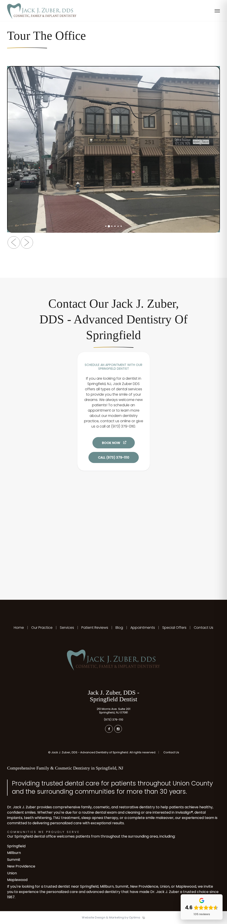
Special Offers (174, 627)
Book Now (111, 443)
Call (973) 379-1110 (113, 457)
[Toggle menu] (217, 11)
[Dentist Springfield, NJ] (41, 20)
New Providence (21, 866)
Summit (13, 859)
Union (12, 873)
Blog (119, 627)
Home (19, 627)
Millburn (14, 852)
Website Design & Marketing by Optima (111, 918)
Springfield (16, 846)
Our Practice (41, 627)
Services (67, 627)
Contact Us (203, 627)
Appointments (142, 627)
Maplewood (17, 879)
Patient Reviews (94, 627)
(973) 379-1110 (113, 719)
